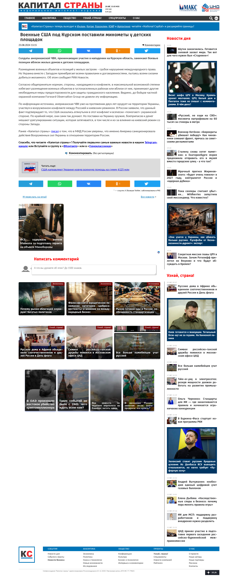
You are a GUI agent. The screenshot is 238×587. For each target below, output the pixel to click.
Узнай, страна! (92, 18)
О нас (136, 18)
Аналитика (49, 18)
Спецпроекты (117, 18)
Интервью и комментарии (130, 563)
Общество (69, 18)
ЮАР (111, 26)
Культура (122, 557)
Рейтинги (158, 563)
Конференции (125, 554)
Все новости (147, 197)
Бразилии (101, 26)
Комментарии (152, 45)
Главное (30, 18)
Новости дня (179, 38)
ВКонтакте (70, 146)
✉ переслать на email (35, 197)
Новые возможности (93, 563)
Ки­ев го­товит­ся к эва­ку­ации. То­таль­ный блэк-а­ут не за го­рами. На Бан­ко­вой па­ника (191, 335)
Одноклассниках (100, 146)
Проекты (158, 549)
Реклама (193, 563)
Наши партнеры (196, 560)
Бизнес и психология (128, 560)
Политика (87, 557)
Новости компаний (163, 560)
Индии (81, 26)
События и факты (56, 557)
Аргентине (123, 26)
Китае (90, 26)
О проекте (193, 554)
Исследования (90, 566)
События (52, 549)
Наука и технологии (92, 560)
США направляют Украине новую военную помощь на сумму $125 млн (85, 169)
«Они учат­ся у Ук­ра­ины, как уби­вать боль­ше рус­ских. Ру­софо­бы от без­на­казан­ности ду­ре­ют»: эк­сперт (191, 240)
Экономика (57, 284)
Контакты (193, 566)
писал (55, 131)
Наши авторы (195, 557)
